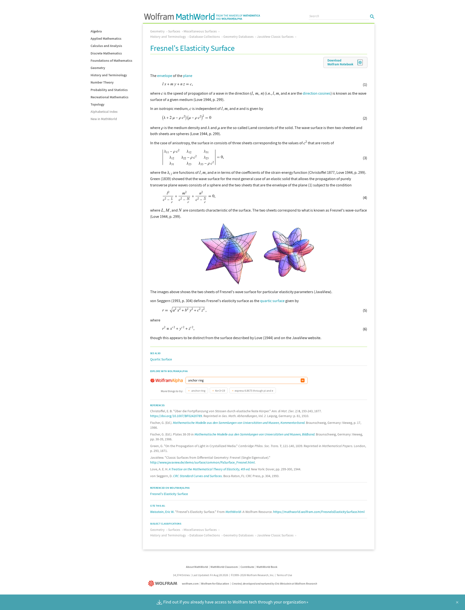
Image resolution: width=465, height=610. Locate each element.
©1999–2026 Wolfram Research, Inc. (252, 575)
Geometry (98, 68)
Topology (97, 104)
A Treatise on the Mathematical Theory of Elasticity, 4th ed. (209, 469)
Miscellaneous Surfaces (200, 31)
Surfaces (174, 31)
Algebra (96, 31)
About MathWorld (197, 567)
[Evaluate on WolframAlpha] (302, 380)
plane (187, 75)
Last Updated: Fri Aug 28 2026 (210, 575)
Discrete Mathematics (106, 53)
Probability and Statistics (109, 90)
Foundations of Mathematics (111, 60)
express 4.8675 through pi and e (254, 390)
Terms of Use (284, 575)
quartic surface (272, 300)
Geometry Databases (238, 36)
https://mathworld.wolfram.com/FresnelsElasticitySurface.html (319, 512)
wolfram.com (190, 583)
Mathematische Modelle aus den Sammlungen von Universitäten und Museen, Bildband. (254, 434)
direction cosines (317, 93)
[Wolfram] (163, 583)
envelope (164, 75)
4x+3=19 (220, 390)
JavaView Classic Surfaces (275, 36)
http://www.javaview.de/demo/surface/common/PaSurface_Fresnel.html (202, 462)
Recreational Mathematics (109, 97)
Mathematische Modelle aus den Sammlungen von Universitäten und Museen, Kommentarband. (239, 422)
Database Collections (204, 36)
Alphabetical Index (104, 111)
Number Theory (102, 82)
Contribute (247, 567)
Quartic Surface (161, 359)
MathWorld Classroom (224, 567)
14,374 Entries (181, 575)
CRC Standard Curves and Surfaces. (198, 476)
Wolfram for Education (215, 583)
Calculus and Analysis (106, 46)
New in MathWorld (104, 119)
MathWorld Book (266, 567)
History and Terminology (109, 75)
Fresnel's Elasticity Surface (169, 494)
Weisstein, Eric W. (162, 512)
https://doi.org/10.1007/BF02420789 (176, 416)
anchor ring (198, 390)
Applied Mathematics (106, 38)
